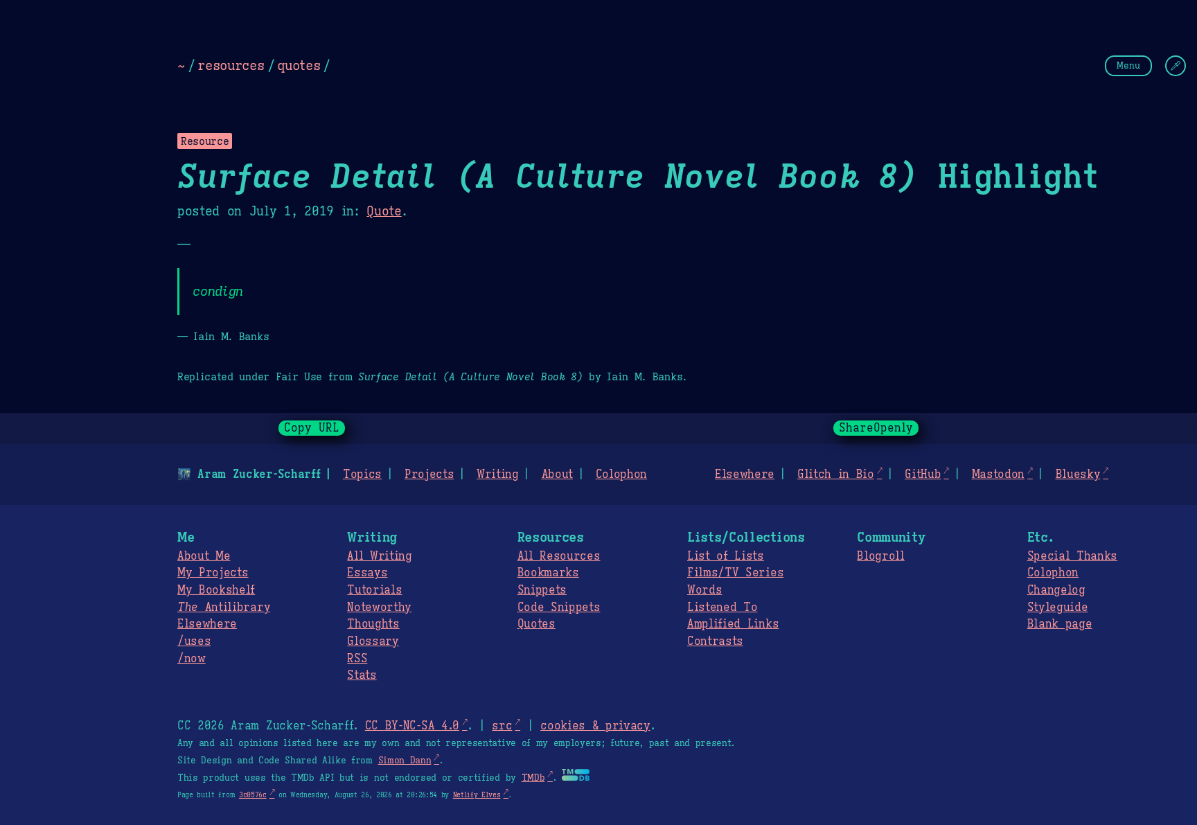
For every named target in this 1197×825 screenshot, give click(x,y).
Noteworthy (379, 607)
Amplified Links (733, 624)
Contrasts (715, 641)
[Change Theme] (1175, 65)
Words (704, 590)
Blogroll (880, 556)
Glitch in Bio (835, 474)
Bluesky (1078, 474)
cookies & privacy (595, 726)
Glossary (372, 641)
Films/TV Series (735, 573)
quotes (298, 65)
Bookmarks (548, 573)
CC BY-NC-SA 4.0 (412, 726)
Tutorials (374, 590)
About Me (203, 556)
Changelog (1056, 590)
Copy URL (311, 428)
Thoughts (373, 624)
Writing (498, 474)
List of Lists (725, 556)
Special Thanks (1072, 556)
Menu (1128, 65)
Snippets (542, 590)
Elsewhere (744, 474)
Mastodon (998, 474)
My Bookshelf (216, 590)
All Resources (559, 556)
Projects (429, 474)
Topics (362, 474)
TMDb (533, 777)
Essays (367, 573)
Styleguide (1057, 607)
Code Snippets (559, 607)
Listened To (722, 607)
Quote (383, 211)
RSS (357, 659)
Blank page (1059, 624)
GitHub (923, 474)
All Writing (379, 556)
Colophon (621, 474)
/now (191, 659)
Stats (361, 675)
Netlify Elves (477, 794)
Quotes (536, 624)
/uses (194, 641)
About (557, 474)
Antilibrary (223, 607)
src (502, 726)
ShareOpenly (876, 428)
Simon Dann (405, 760)
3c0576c (253, 794)
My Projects (212, 573)
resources (230, 65)
